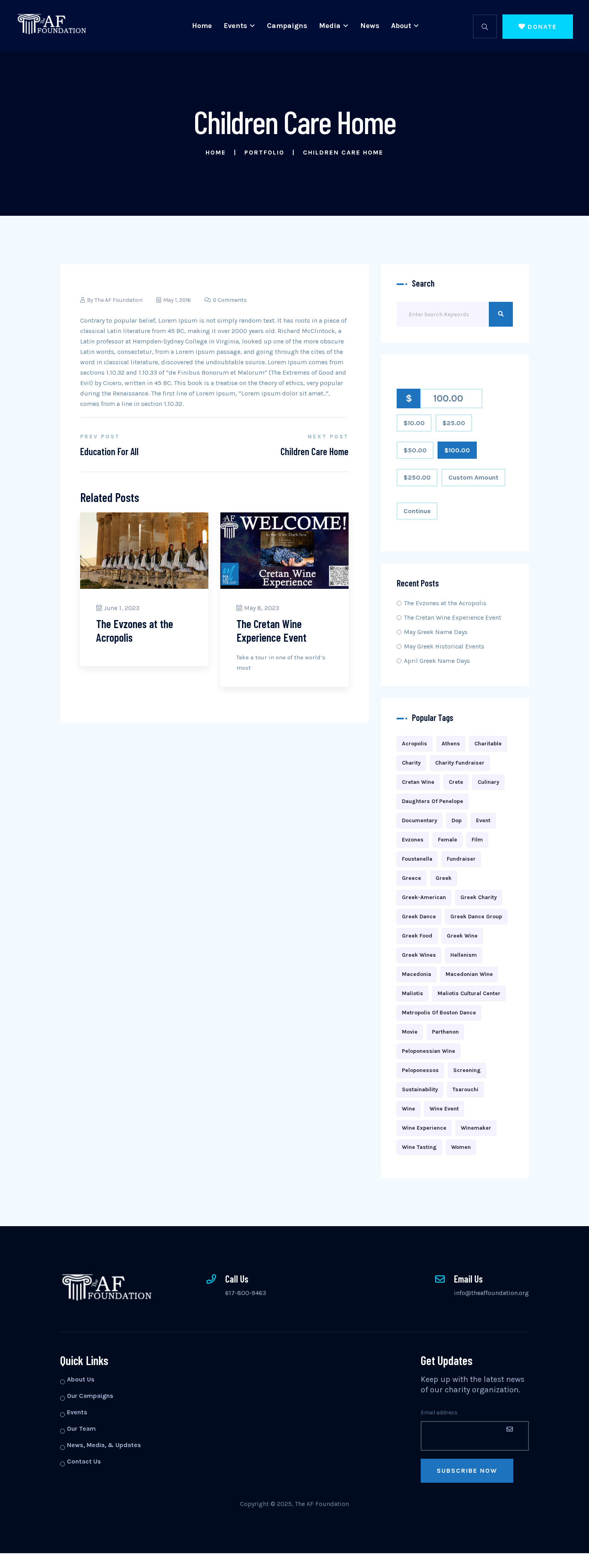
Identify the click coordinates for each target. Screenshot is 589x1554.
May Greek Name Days (436, 632)
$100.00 (457, 450)
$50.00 (415, 450)
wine (408, 1108)
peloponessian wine (428, 1051)
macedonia (416, 974)
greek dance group (476, 916)
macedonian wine (469, 974)
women (461, 1147)
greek (444, 878)
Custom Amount (473, 477)
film (477, 839)
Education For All (109, 451)
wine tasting (419, 1147)
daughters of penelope (432, 801)
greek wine (462, 935)
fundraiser (461, 858)
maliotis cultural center (469, 993)
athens (451, 743)
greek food (417, 935)
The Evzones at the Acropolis (134, 630)
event (483, 820)
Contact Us (84, 1461)
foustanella (417, 858)
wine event (444, 1108)
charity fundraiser (459, 762)
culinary (488, 782)
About (401, 25)
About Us (81, 1379)
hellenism (463, 955)
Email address (439, 1412)
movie (410, 1031)
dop (457, 820)
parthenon (445, 1031)
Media (330, 25)
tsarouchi (465, 1089)
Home (202, 25)
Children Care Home (314, 451)
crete (456, 782)
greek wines (419, 955)
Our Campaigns (90, 1395)
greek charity (478, 897)
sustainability (420, 1089)
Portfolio (264, 152)
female (447, 839)
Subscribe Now (467, 1470)
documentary (419, 820)
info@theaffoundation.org (491, 1293)
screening (467, 1070)
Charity (411, 762)
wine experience (424, 1127)
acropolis (414, 743)
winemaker (476, 1127)
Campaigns (287, 25)
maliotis (412, 993)
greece (411, 878)
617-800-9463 (245, 1293)
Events (235, 25)
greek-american (424, 897)
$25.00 (453, 423)
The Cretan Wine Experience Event (271, 630)
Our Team (81, 1428)
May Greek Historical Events (444, 646)
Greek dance (419, 916)
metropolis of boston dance (439, 1012)
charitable (488, 743)
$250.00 (417, 477)
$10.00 (414, 423)
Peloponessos (420, 1070)
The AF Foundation (119, 300)
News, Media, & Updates (104, 1445)
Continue (417, 511)
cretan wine (418, 782)
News (369, 25)
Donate (542, 26)
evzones (413, 839)
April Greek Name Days (437, 661)
